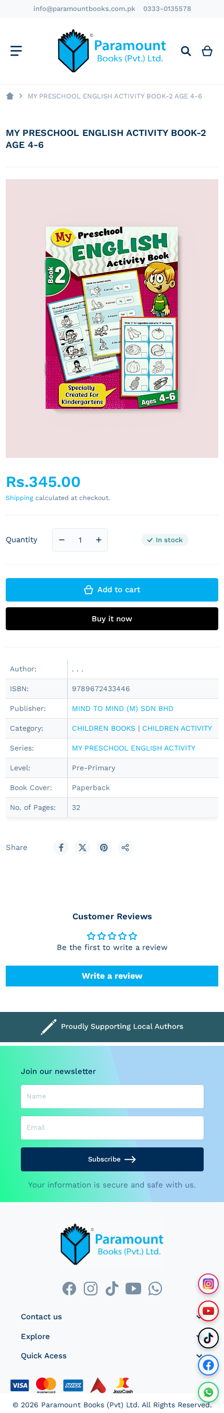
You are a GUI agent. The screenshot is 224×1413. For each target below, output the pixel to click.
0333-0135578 (167, 8)
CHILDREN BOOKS (103, 728)
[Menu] (16, 51)
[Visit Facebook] (208, 1365)
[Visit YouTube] (208, 1311)
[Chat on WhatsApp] (208, 1392)
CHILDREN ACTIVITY (177, 728)
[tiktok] (111, 1288)
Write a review (112, 976)
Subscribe (104, 1159)
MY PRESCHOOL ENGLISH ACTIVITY (133, 748)
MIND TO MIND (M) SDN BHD (122, 708)
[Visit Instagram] (208, 1283)
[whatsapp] (155, 1288)
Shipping (19, 498)
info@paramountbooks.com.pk (84, 8)
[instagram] (90, 1288)
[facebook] (69, 1288)
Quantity (22, 539)
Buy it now (112, 618)
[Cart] (207, 51)
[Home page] (10, 96)
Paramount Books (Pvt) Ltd (89, 1405)
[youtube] (133, 1288)
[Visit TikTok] (208, 1338)
